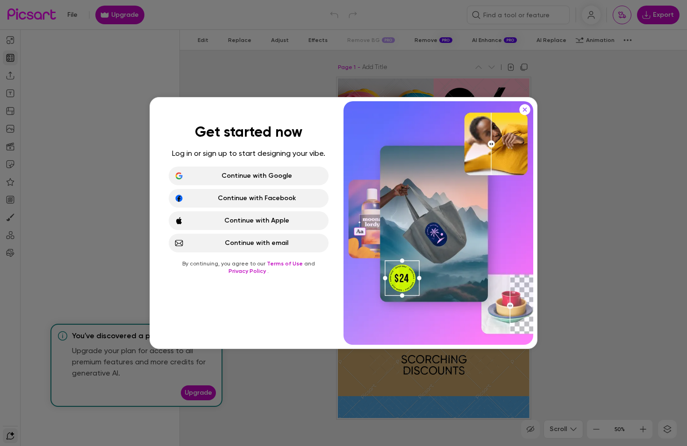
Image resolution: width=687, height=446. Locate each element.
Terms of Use (285, 263)
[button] (343, 223)
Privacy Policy (248, 271)
